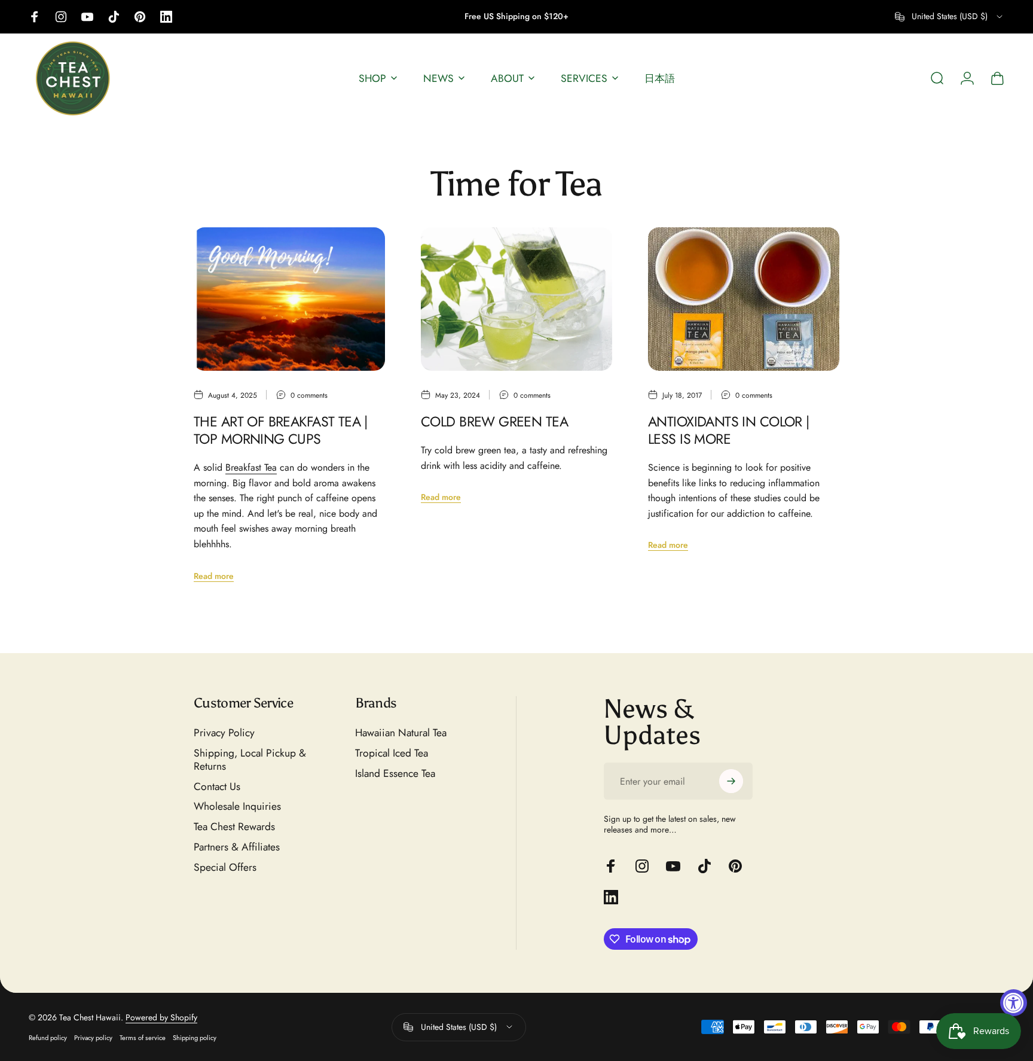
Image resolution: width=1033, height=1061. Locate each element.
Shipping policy (194, 1037)
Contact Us (217, 787)
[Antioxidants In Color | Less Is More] (743, 299)
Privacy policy (93, 1037)
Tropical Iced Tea (391, 753)
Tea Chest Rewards (234, 827)
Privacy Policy (224, 733)
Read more (214, 576)
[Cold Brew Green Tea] (516, 299)
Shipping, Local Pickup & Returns (250, 760)
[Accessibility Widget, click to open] (1013, 1002)
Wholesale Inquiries (237, 806)
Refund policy (48, 1037)
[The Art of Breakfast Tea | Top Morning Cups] (289, 299)
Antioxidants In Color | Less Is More (728, 430)
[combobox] (949, 16)
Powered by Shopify (161, 1017)
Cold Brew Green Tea (494, 421)
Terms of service (143, 1037)
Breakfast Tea (251, 467)
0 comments (309, 395)
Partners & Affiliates (237, 847)
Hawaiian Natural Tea (401, 733)
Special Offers (225, 867)
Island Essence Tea (395, 773)
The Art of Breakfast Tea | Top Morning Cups (281, 430)
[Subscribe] (731, 781)
